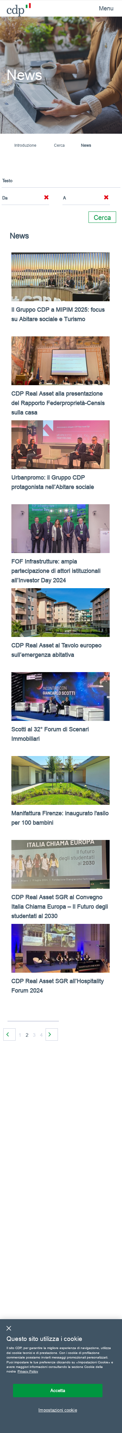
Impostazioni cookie (57, 1410)
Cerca (59, 145)
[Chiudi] (9, 1328)
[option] (61, 633)
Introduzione (25, 145)
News (86, 145)
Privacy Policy (28, 1371)
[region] (61, 1376)
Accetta (57, 1390)
